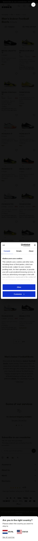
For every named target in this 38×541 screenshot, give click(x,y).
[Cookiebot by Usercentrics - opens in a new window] (22, 245)
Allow (19, 287)
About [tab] (31, 251)
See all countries (8, 537)
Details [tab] (19, 251)
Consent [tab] (7, 251)
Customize (18, 294)
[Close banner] (35, 245)
